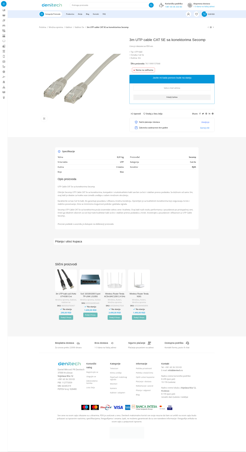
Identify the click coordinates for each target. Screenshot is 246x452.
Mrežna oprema (56, 27)
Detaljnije (205, 122)
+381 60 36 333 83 (173, 6)
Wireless (111, 300)
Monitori (113, 384)
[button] (66, 317)
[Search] (151, 5)
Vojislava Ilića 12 (65, 376)
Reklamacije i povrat (144, 386)
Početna (43, 27)
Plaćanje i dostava (143, 381)
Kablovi (69, 27)
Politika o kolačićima (144, 373)
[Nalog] (188, 14)
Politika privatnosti (144, 368)
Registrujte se (92, 372)
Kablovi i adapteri (117, 392)
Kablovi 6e (66, 302)
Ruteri (118, 300)
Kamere (113, 388)
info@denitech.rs (175, 370)
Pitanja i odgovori (143, 390)
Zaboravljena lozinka (92, 382)
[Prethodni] (208, 27)
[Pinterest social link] (206, 113)
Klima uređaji (116, 373)
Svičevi (98, 300)
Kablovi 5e (80, 27)
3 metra (120, 167)
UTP (122, 162)
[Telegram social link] (212, 113)
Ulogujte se (91, 376)
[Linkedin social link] (209, 113)
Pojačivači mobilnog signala (118, 378)
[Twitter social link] (203, 113)
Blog (138, 394)
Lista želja (90, 387)
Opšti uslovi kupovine (145, 377)
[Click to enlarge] (44, 118)
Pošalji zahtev (172, 97)
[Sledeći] (213, 27)
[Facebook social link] (200, 113)
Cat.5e (193, 162)
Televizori (114, 368)
